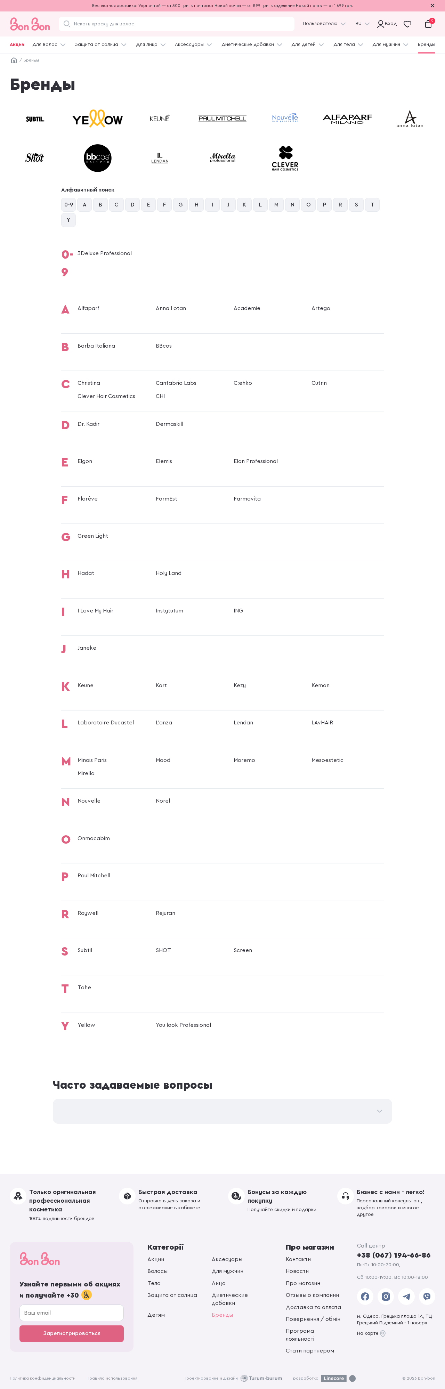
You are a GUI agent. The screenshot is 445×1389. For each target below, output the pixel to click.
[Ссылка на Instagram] (386, 1296)
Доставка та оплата (313, 1307)
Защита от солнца (96, 44)
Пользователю (320, 23)
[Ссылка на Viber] (427, 1296)
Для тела (344, 44)
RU (359, 23)
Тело (154, 1283)
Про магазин (303, 1283)
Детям (156, 1315)
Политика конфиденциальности (42, 1378)
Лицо (219, 1283)
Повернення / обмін (313, 1319)
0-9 (68, 205)
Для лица (146, 44)
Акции (17, 44)
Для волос (44, 44)
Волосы (157, 1271)
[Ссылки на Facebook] (365, 1296)
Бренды (426, 44)
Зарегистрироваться (71, 1333)
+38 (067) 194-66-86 (394, 1255)
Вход (389, 23)
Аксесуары (227, 1259)
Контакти (298, 1259)
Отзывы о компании (312, 1295)
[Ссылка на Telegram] (406, 1296)
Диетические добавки (247, 44)
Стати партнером (310, 1351)
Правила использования (112, 1378)
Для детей (303, 44)
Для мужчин (386, 44)
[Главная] (14, 60)
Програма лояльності (300, 1334)
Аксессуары (189, 44)
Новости (297, 1271)
